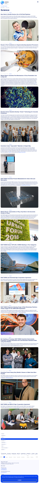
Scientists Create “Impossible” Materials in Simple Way (16, 146)
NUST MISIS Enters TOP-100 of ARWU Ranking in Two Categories (18, 244)
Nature (10, 152)
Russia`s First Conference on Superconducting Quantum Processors (19, 45)
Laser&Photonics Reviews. (26, 185)
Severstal (29, 453)
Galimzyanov (3, 453)
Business (2, 449)
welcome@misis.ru (4, 469)
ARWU (36, 453)
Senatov (18, 453)
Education (2, 440)
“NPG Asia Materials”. (9, 377)
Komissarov (23, 453)
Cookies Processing (18, 477)
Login (35, 1)
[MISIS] (5, 2)
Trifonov (9, 453)
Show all (2, 433)
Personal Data (10, 477)
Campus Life (3, 444)
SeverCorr (14, 453)
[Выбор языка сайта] (33, 1)
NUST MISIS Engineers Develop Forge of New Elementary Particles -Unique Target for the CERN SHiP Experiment (19, 307)
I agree (19, 480)
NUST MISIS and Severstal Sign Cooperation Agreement (16, 277)
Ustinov (33, 453)
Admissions (3, 435)
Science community (4, 447)
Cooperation (3, 442)
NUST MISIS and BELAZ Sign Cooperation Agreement (15, 404)
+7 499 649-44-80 (3, 468)
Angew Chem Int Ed (22, 152)
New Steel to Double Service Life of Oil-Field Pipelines (15, 14)
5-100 (2, 437)
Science (10, 12)
